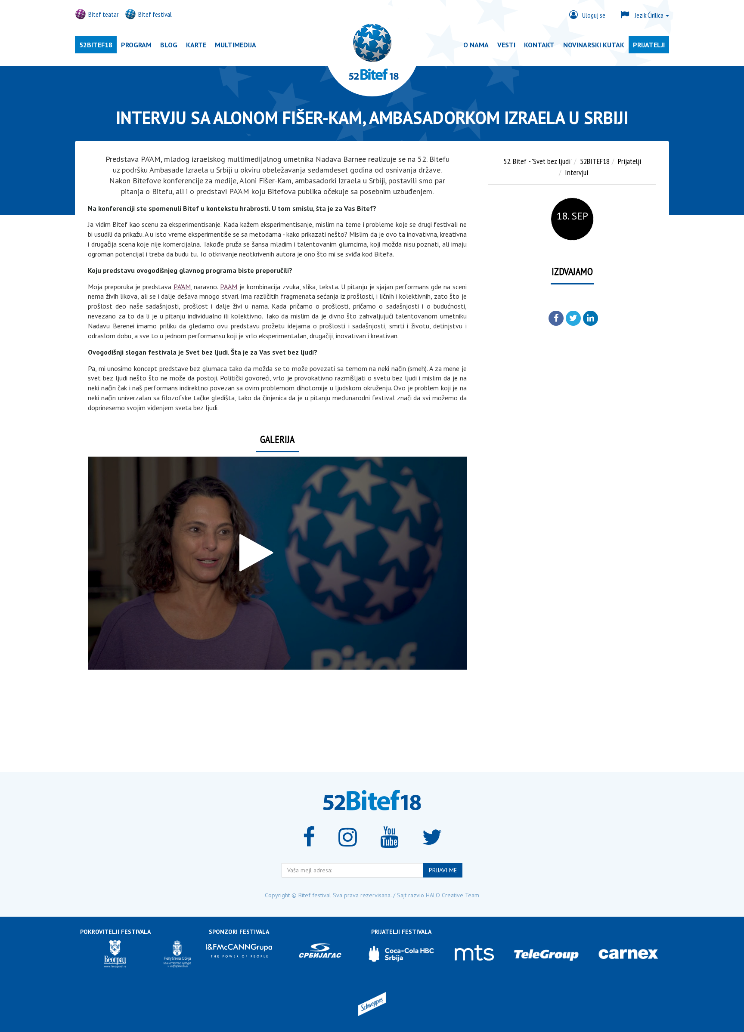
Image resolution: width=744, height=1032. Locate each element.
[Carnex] (628, 954)
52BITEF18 (95, 44)
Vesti (506, 44)
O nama (476, 44)
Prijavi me (443, 870)
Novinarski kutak (593, 44)
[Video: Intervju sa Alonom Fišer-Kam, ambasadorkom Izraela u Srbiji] (277, 563)
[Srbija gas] (320, 954)
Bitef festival (155, 14)
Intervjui (576, 172)
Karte (196, 44)
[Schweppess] (372, 1005)
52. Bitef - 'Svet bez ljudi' (537, 161)
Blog (168, 44)
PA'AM (182, 286)
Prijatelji (649, 44)
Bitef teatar (103, 14)
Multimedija (235, 44)
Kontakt (539, 44)
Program (136, 44)
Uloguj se (593, 15)
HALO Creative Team (452, 895)
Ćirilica (650, 15)
